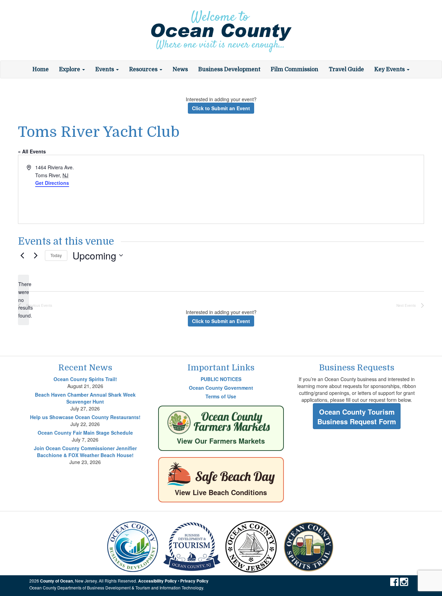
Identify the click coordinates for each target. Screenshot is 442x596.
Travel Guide (346, 69)
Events (105, 69)
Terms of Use (220, 396)
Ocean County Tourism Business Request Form (356, 417)
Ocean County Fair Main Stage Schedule (85, 432)
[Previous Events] (22, 255)
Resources (144, 69)
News (180, 69)
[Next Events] (35, 255)
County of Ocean (56, 581)
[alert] (23, 300)
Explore (70, 69)
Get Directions (52, 182)
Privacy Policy (194, 581)
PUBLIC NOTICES (221, 379)
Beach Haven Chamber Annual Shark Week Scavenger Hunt (85, 398)
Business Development (229, 69)
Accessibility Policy (157, 581)
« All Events (32, 151)
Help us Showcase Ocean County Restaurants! (85, 417)
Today (56, 255)
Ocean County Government (221, 387)
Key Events (390, 69)
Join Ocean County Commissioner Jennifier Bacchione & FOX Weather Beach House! (85, 451)
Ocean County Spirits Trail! (85, 379)
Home (40, 69)
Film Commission (294, 69)
